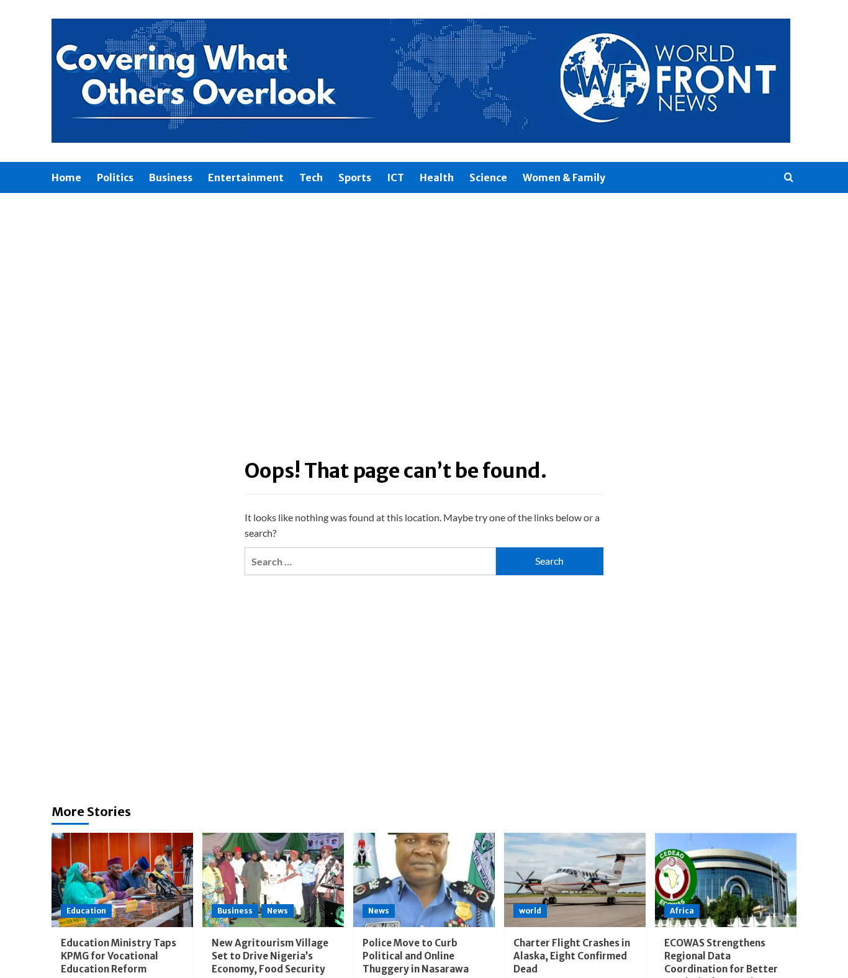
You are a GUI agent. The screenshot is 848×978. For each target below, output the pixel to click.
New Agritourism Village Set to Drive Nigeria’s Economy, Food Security (270, 956)
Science (488, 177)
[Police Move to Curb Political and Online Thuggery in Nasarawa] (424, 880)
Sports (354, 177)
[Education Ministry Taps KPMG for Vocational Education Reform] (122, 880)
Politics (115, 177)
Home (66, 177)
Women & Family (564, 177)
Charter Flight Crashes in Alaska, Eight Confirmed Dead (571, 956)
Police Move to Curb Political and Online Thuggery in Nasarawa (416, 956)
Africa (682, 910)
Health (437, 177)
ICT (395, 177)
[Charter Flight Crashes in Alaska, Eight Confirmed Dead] (575, 880)
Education (86, 910)
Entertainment (246, 177)
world (530, 910)
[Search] (788, 178)
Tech (311, 177)
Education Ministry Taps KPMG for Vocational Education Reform (118, 956)
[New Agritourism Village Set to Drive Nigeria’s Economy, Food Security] (273, 880)
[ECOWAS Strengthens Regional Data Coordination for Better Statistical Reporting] (725, 880)
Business (170, 177)
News (277, 910)
